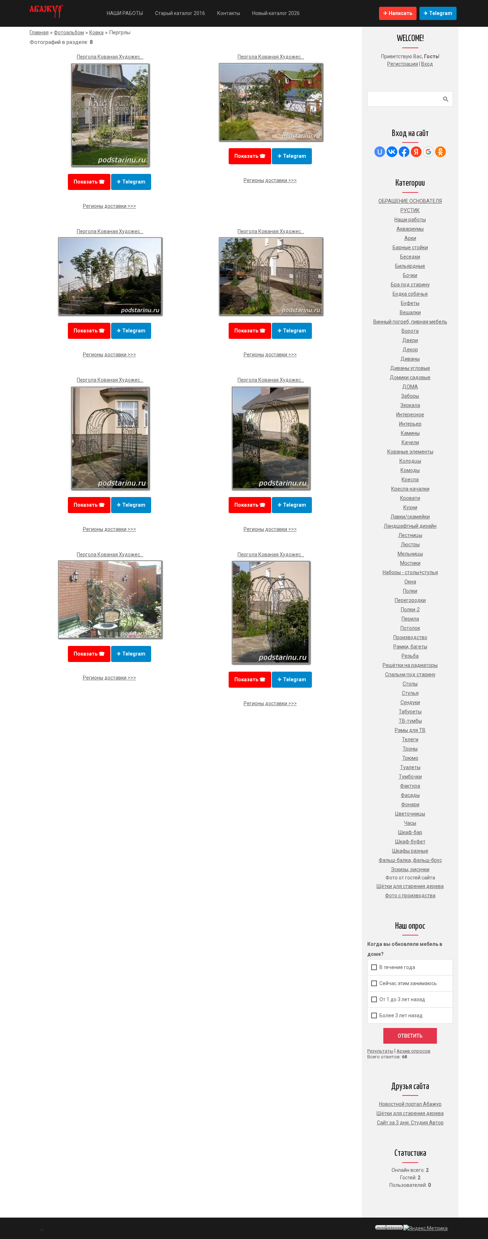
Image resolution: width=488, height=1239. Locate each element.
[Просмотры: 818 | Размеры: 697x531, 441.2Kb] (270, 315)
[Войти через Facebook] (404, 151)
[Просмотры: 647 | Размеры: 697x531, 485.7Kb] (110, 638)
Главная (39, 32)
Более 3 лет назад (401, 1015)
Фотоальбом (69, 32)
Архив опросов (413, 1051)
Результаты (380, 1051)
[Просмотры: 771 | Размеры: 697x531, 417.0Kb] (110, 315)
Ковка (96, 32)
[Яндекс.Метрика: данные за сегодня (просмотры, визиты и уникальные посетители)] (425, 1228)
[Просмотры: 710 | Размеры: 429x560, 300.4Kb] (271, 664)
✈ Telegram (438, 13)
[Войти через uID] (379, 151)
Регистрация (402, 64)
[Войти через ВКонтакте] (392, 151)
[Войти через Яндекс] (416, 151)
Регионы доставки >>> (109, 206)
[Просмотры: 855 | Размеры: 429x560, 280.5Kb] (271, 490)
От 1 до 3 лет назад (402, 999)
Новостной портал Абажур (410, 1104)
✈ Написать (397, 13)
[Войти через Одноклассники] (440, 151)
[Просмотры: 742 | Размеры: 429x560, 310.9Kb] (110, 167)
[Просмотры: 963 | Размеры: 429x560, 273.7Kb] (110, 490)
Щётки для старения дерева (410, 1113)
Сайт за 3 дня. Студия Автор (410, 1122)
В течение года (397, 967)
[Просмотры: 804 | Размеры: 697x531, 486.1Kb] (270, 141)
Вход (427, 64)
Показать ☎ (89, 182)
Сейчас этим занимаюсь (408, 983)
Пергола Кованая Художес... (110, 57)
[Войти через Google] (428, 151)
